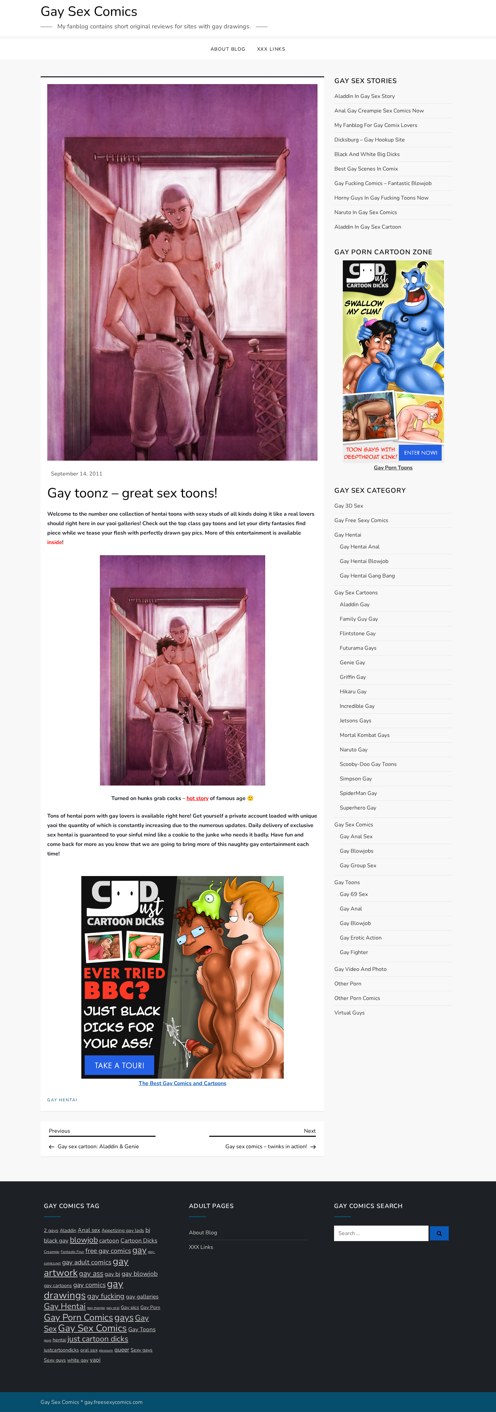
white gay (77, 1360)
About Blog (228, 49)
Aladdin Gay (354, 604)
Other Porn (347, 983)
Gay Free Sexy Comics (361, 520)
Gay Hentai (62, 1100)
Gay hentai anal (360, 546)
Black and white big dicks (367, 154)
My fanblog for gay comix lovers (375, 125)
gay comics (89, 1284)
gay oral (112, 1307)
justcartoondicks (61, 1350)
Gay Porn (150, 1307)
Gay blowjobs (357, 851)
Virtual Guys (349, 1013)
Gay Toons (347, 882)
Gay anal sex (356, 836)
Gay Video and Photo (360, 969)
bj (147, 1230)
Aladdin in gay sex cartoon (367, 227)
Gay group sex (358, 865)
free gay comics (108, 1250)
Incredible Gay (357, 706)
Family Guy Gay (359, 619)
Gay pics (130, 1307)
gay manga (96, 1307)
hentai (59, 1340)
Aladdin (68, 1230)
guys (47, 1340)
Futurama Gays (358, 648)
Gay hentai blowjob (364, 561)
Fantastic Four (72, 1251)
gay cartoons (58, 1285)
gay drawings (83, 1289)
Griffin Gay (353, 677)
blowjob (84, 1240)
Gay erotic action (361, 938)
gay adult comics (86, 1262)
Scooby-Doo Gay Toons (368, 764)
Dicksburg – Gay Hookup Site (369, 140)
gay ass (91, 1273)
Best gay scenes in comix (366, 169)
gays (124, 1317)
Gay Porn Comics (78, 1317)
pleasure (106, 1350)
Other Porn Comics (357, 998)
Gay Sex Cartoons (356, 592)
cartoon (109, 1240)
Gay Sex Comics (88, 11)
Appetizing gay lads (123, 1230)
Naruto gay (353, 749)
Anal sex (89, 1230)
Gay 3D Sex (348, 506)
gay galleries (142, 1297)
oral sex (89, 1350)
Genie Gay (352, 662)
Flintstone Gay (358, 633)
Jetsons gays (355, 720)
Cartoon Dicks (138, 1240)
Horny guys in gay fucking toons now (381, 198)
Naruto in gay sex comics (365, 212)
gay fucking (106, 1296)
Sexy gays (142, 1350)
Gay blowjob (355, 923)
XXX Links (271, 49)
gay (139, 1250)
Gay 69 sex (354, 894)
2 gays (51, 1230)
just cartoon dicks (97, 1339)
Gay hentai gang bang (367, 576)
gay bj (112, 1274)
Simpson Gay (356, 778)
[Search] (439, 1233)
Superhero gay (358, 808)
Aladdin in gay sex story (364, 96)
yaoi (95, 1360)
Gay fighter (354, 952)
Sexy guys (55, 1360)
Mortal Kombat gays (365, 735)
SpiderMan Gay (358, 793)
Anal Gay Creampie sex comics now (379, 110)
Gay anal (351, 909)
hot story (198, 798)
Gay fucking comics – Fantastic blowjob (383, 183)
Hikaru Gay (353, 691)
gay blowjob (139, 1273)
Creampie (51, 1251)
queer (121, 1350)
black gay (56, 1240)
